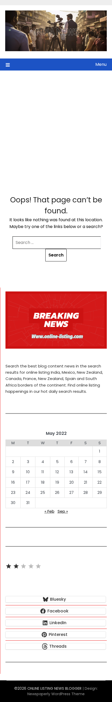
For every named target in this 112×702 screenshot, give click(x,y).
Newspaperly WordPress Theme (56, 694)
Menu (101, 64)
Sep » (63, 511)
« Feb (49, 511)
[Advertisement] (56, 129)
